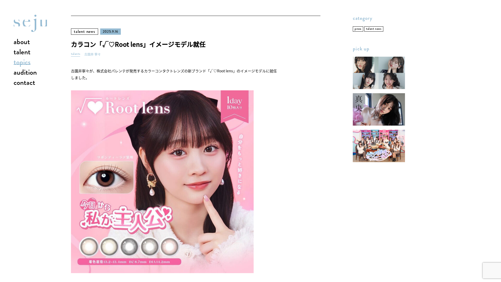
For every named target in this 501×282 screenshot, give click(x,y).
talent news (84, 31)
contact (24, 83)
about (22, 42)
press (358, 29)
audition (25, 73)
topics (22, 62)
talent (22, 52)
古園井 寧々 (92, 54)
